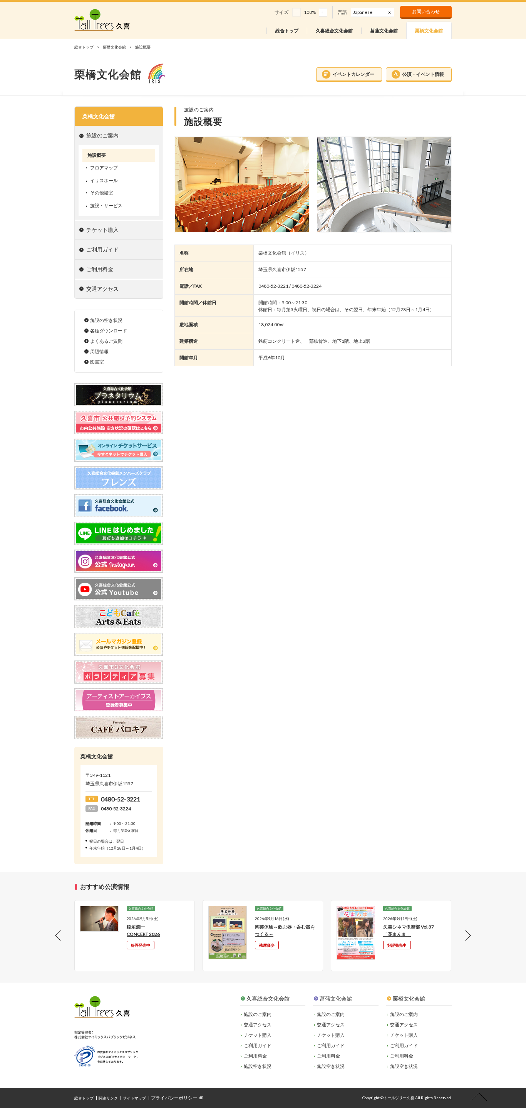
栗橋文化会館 (114, 47)
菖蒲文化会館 (336, 998)
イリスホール (104, 180)
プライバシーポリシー (174, 1098)
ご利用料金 (255, 1056)
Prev (64, 935)
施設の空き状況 (106, 320)
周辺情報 (99, 351)
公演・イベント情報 (423, 74)
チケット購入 (102, 229)
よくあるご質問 (106, 341)
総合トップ (84, 47)
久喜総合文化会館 (268, 998)
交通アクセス (102, 288)
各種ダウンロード (108, 331)
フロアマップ (104, 168)
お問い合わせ (426, 11)
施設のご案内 (257, 1014)
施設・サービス (106, 205)
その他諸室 (101, 193)
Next (461, 935)
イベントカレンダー (353, 74)
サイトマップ (134, 1098)
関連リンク (108, 1098)
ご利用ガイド (257, 1045)
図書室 (97, 362)
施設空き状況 (257, 1066)
